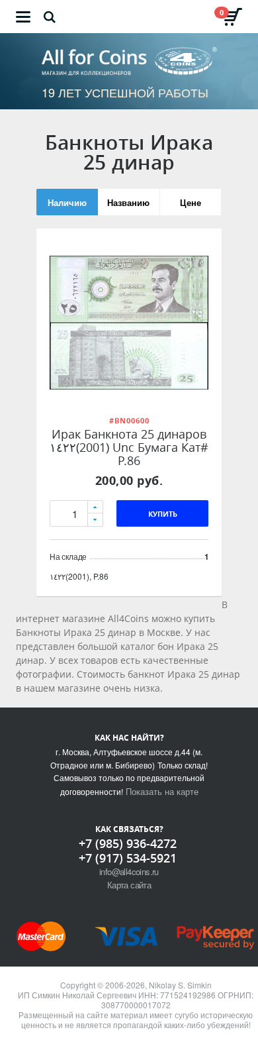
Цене (190, 202)
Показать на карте (162, 791)
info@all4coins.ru (129, 871)
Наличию (67, 202)
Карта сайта (129, 884)
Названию (128, 202)
